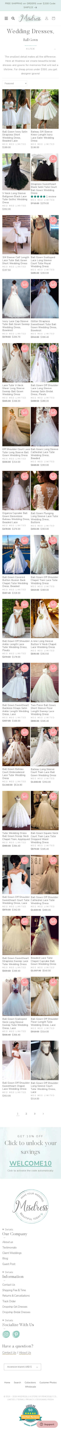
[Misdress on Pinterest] (16, 1335)
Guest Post (8, 1264)
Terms (20, 1400)
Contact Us (8, 1285)
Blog (5, 1258)
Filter (30, 49)
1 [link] (18, 1113)
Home (7, 1382)
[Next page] (43, 1113)
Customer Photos (48, 1382)
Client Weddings (12, 1253)
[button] (6, 18)
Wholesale (30, 1386)
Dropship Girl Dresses (14, 1307)
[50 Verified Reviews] (30, 1427)
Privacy (30, 1400)
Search (18, 1382)
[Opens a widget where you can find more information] (47, 1424)
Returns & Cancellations (16, 1296)
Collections (30, 1382)
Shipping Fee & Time (14, 1290)
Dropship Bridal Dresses (16, 1312)
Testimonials (9, 1247)
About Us (25, 1352)
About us (7, 1242)
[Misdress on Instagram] (6, 1335)
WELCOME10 (30, 1163)
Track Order (9, 1301)
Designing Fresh (45, 1400)
